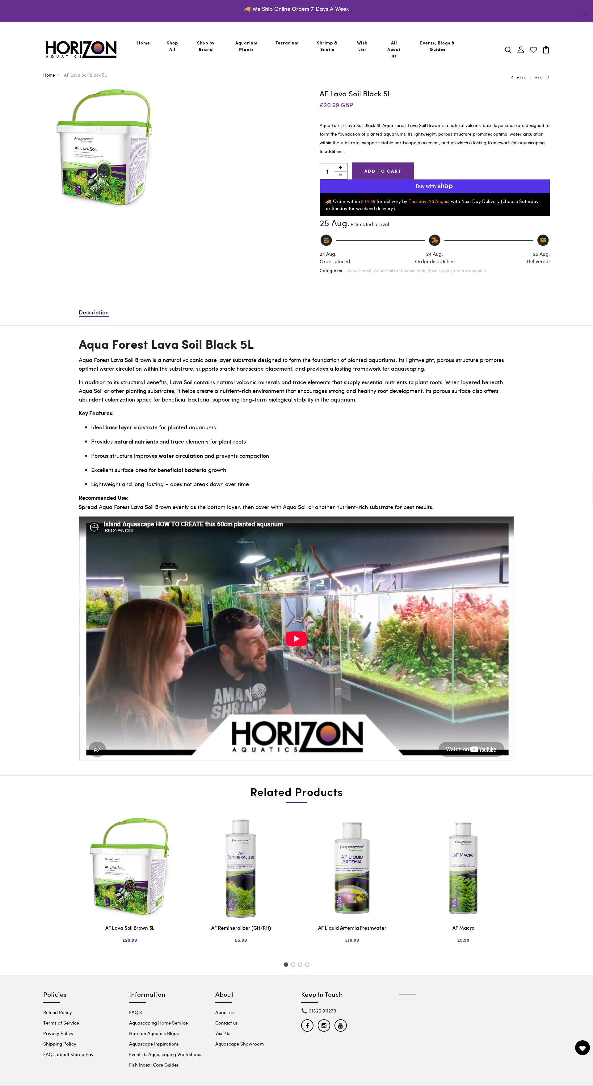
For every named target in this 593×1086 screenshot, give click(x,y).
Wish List (362, 46)
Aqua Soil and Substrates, (400, 270)
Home (143, 43)
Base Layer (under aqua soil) (456, 270)
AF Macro (463, 928)
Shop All (172, 46)
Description (94, 313)
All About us (394, 49)
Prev (521, 77)
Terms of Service (61, 1023)
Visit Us (222, 1033)
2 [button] (294, 965)
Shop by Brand (206, 46)
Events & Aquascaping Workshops (165, 1054)
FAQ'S (135, 1012)
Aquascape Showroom (239, 1044)
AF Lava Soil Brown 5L (129, 928)
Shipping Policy (59, 1044)
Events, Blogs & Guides (437, 46)
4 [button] (308, 965)
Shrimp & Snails (327, 46)
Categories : (332, 270)
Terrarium (287, 43)
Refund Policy (57, 1012)
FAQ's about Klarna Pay (68, 1054)
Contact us (226, 1023)
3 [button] (301, 965)
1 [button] (287, 965)
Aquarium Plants (246, 46)
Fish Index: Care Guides (154, 1065)
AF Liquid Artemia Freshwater (352, 928)
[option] (129, 885)
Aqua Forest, (360, 270)
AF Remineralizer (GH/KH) (241, 928)
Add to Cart (383, 171)
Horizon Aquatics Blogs (154, 1033)
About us (224, 1012)
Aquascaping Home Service (158, 1023)
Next (539, 77)
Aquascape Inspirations (154, 1044)
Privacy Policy (58, 1033)
